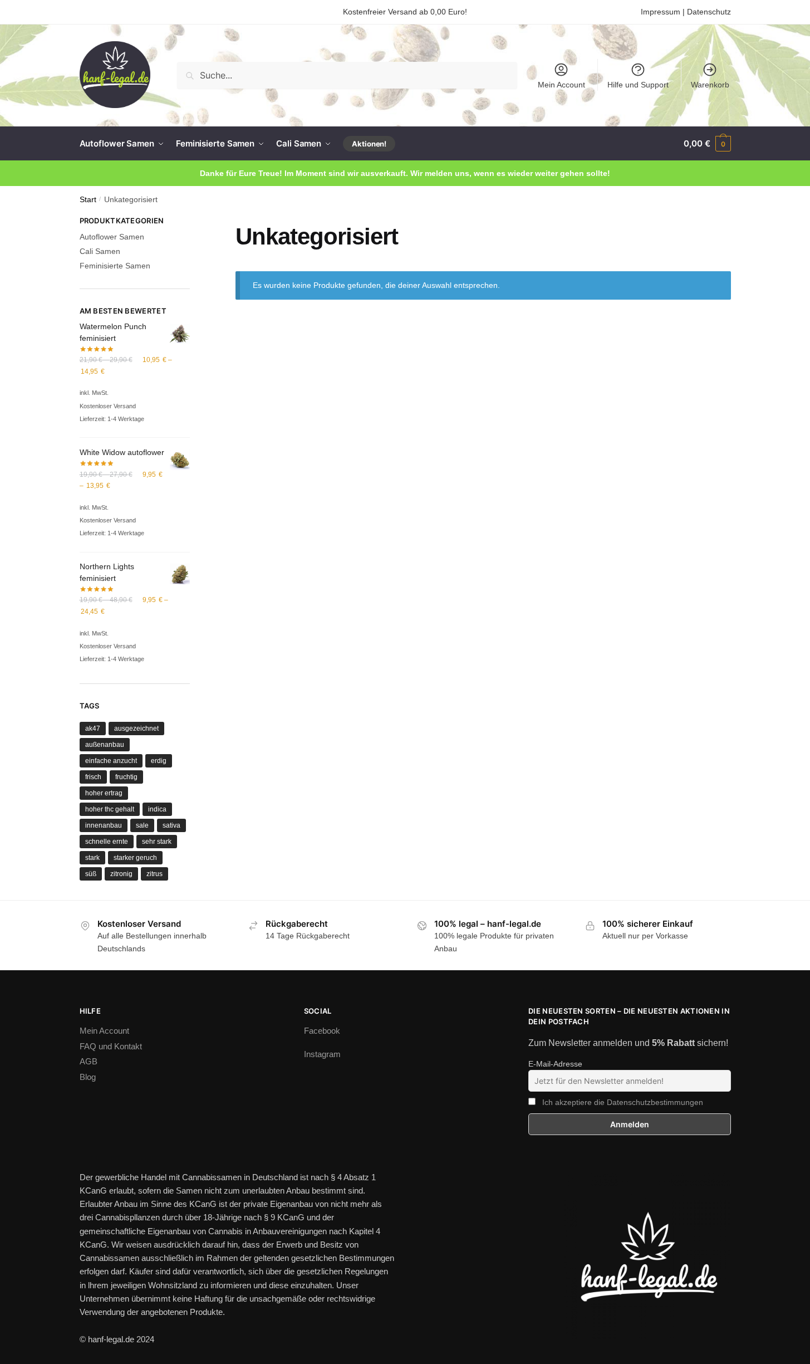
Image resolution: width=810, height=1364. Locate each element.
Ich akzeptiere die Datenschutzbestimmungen (622, 1102)
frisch (93, 777)
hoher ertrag (103, 793)
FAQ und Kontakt (111, 1046)
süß (90, 874)
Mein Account (561, 84)
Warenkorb (710, 84)
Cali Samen (100, 251)
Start (88, 199)
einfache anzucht (111, 761)
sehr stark (156, 841)
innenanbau (103, 825)
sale (142, 825)
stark (92, 858)
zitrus (154, 874)
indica (157, 809)
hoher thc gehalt (109, 809)
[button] (707, 143)
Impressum (660, 11)
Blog (88, 1077)
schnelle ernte (106, 841)
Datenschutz (709, 11)
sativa (171, 825)
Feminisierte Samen (115, 265)
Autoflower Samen (112, 236)
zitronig (121, 874)
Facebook (322, 1030)
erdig (158, 761)
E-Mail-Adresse (555, 1063)
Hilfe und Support (638, 84)
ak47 (92, 728)
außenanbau (104, 745)
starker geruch (135, 858)
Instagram (322, 1054)
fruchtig (126, 777)
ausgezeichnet (136, 728)
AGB (88, 1061)
